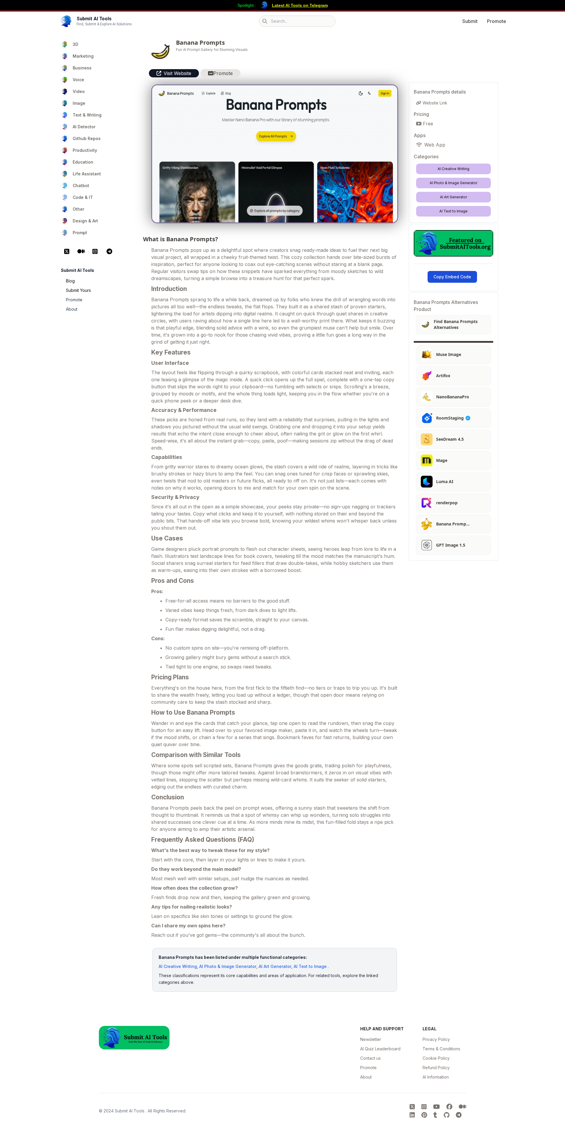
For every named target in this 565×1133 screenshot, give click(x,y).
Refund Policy (436, 1067)
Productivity (85, 150)
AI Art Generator (275, 966)
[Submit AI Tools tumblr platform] (436, 1115)
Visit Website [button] (177, 73)
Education (83, 161)
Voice (78, 79)
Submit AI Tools (130, 1110)
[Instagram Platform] (95, 251)
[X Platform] (67, 251)
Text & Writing (87, 114)
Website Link (434, 102)
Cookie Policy (436, 1058)
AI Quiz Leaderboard (380, 1048)
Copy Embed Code (452, 276)
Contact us (370, 1058)
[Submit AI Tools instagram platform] (424, 1106)
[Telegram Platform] (109, 251)
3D (75, 44)
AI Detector (84, 126)
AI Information (436, 1076)
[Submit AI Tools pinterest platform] (425, 1115)
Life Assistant (87, 173)
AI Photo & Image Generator (227, 966)
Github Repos (87, 138)
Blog (70, 280)
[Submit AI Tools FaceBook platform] (450, 1106)
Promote (496, 21)
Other (78, 209)
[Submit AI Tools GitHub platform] (447, 1115)
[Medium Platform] (81, 251)
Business (82, 67)
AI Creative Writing (178, 966)
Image (79, 103)
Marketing (83, 56)
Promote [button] (223, 73)
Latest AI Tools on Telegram (300, 5)
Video (79, 91)
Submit (470, 21)
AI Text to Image (310, 966)
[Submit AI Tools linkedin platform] (413, 1115)
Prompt (80, 232)
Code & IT (83, 197)
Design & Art (85, 220)
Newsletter (370, 1039)
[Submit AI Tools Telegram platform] (458, 1115)
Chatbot (81, 185)
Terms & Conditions (441, 1048)
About (71, 309)
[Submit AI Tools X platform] (413, 1106)
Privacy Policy (436, 1039)
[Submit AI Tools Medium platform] (462, 1106)
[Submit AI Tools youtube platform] (437, 1106)
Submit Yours (78, 290)
